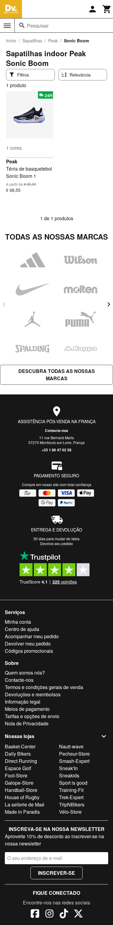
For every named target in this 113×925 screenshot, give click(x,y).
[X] (78, 914)
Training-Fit (71, 789)
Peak (53, 41)
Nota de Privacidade (27, 723)
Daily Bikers (18, 753)
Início (11, 41)
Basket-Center (20, 746)
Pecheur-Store (74, 753)
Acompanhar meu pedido (32, 636)
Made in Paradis (22, 811)
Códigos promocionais (29, 650)
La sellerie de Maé (24, 804)
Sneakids (69, 775)
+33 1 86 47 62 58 (56, 450)
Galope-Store (19, 782)
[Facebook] (35, 914)
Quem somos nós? (25, 672)
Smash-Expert (74, 760)
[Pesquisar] (22, 25)
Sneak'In (68, 768)
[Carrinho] (107, 9)
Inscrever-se (56, 872)
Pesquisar (38, 25)
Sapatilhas (32, 41)
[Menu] (7, 25)
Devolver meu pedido (28, 643)
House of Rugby (22, 797)
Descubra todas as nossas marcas (56, 375)
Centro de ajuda (22, 629)
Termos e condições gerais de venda (44, 687)
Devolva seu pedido (56, 543)
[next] (109, 304)
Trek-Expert (71, 797)
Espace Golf (18, 768)
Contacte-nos (56, 430)
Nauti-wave (71, 746)
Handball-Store (21, 789)
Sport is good (73, 782)
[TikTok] (64, 914)
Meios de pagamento (27, 708)
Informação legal (22, 701)
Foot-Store (16, 775)
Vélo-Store (70, 811)
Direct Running (21, 760)
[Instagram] (49, 914)
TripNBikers (71, 804)
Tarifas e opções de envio (32, 716)
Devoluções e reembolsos (33, 694)
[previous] (4, 304)
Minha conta (18, 621)
